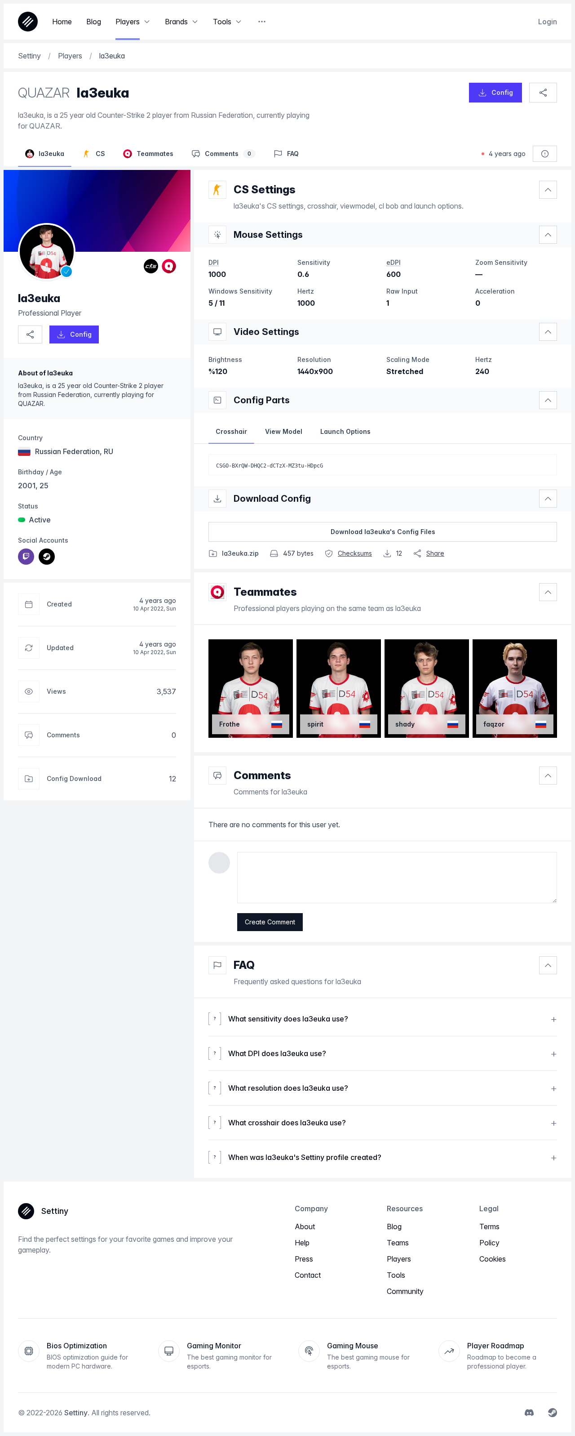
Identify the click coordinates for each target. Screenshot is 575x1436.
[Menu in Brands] (195, 21)
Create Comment (270, 922)
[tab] (231, 432)
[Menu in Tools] (238, 21)
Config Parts (262, 400)
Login (547, 21)
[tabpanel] (382, 465)
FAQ (244, 965)
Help (302, 1242)
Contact (308, 1275)
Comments (262, 775)
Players (399, 1258)
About (305, 1226)
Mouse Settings (268, 234)
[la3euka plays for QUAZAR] (169, 266)
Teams (398, 1242)
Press (304, 1258)
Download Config (272, 498)
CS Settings (265, 189)
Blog (394, 1226)
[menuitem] (26, 557)
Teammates (265, 591)
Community (405, 1291)
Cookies (492, 1258)
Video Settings (266, 331)
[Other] (262, 21)
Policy (489, 1242)
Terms (489, 1226)
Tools (396, 1275)
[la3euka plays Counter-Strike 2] (151, 266)
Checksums (355, 553)
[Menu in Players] (146, 21)
